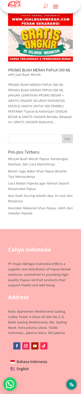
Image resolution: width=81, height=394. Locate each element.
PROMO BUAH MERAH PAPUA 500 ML (39, 70)
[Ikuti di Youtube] (34, 345)
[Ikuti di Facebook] (16, 345)
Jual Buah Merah (28, 74)
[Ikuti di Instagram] (25, 345)
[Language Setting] (71, 384)
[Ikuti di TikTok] (43, 345)
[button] (10, 384)
